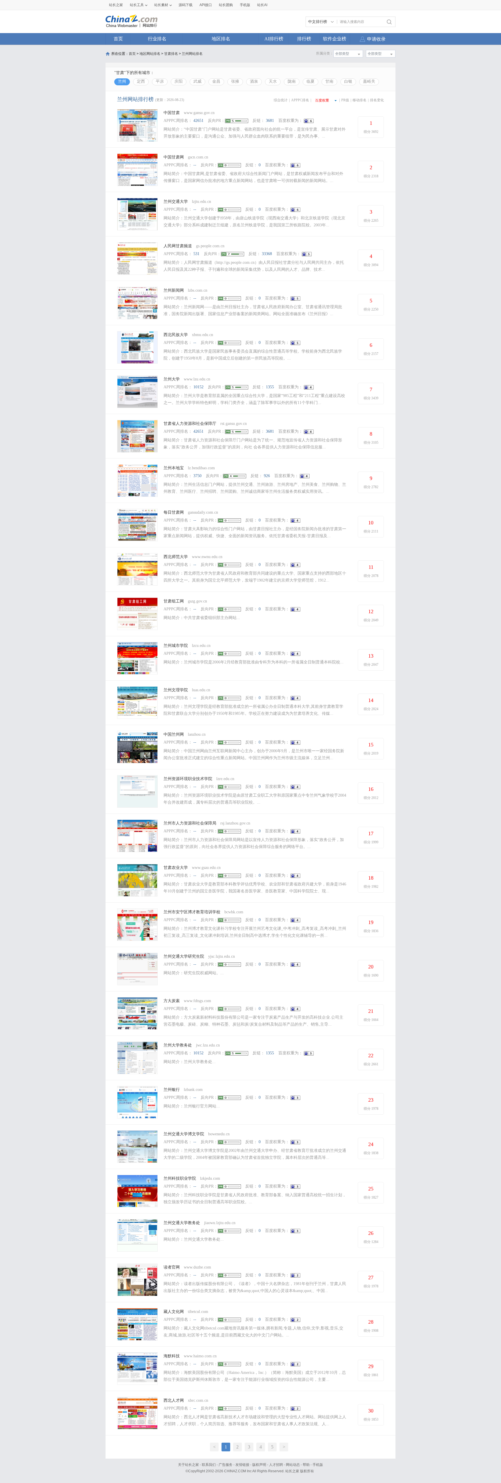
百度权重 (322, 100)
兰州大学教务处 (178, 1045)
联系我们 (209, 1465)
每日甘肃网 (174, 512)
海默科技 (172, 1356)
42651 (198, 120)
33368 (267, 254)
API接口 (205, 5)
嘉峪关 (369, 81)
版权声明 (259, 1465)
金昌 (216, 81)
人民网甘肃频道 (178, 246)
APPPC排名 (300, 100)
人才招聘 (276, 1465)
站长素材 (161, 5)
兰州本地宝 (174, 468)
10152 (198, 387)
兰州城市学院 (176, 645)
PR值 (345, 100)
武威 (197, 81)
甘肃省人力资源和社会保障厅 (190, 423)
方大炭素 (172, 1001)
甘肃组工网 (174, 601)
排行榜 (304, 38)
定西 (141, 81)
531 (196, 254)
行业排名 (157, 38)
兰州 (122, 81)
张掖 (235, 81)
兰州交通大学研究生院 (184, 956)
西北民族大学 (176, 335)
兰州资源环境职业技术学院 (188, 779)
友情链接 (242, 1465)
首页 (118, 38)
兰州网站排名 (192, 54)
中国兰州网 (174, 734)
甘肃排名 (171, 54)
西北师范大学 (176, 557)
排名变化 (377, 100)
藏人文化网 (174, 1311)
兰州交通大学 (176, 201)
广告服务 (226, 1465)
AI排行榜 (273, 38)
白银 (348, 81)
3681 (270, 120)
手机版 (318, 1465)
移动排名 (359, 100)
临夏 (310, 81)
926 (267, 476)
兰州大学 (172, 379)
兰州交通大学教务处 (182, 1223)
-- (194, 165)
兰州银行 (172, 1089)
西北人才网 (174, 1400)
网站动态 (293, 1465)
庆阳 (179, 81)
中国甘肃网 (174, 157)
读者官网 (172, 1267)
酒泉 (254, 81)
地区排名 (221, 38)
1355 (270, 387)
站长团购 (226, 5)
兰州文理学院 (176, 690)
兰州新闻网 (174, 290)
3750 (197, 476)
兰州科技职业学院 (180, 1178)
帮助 (306, 1465)
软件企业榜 (334, 38)
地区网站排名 (149, 54)
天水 (273, 81)
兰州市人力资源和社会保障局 (190, 823)
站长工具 (137, 5)
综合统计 (281, 100)
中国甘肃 (172, 113)
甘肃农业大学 (176, 867)
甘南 (329, 81)
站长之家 (116, 5)
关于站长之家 (188, 1465)
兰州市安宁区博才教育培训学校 (192, 912)
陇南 (292, 81)
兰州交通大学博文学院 (184, 1134)
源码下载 (186, 5)
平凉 (160, 81)
